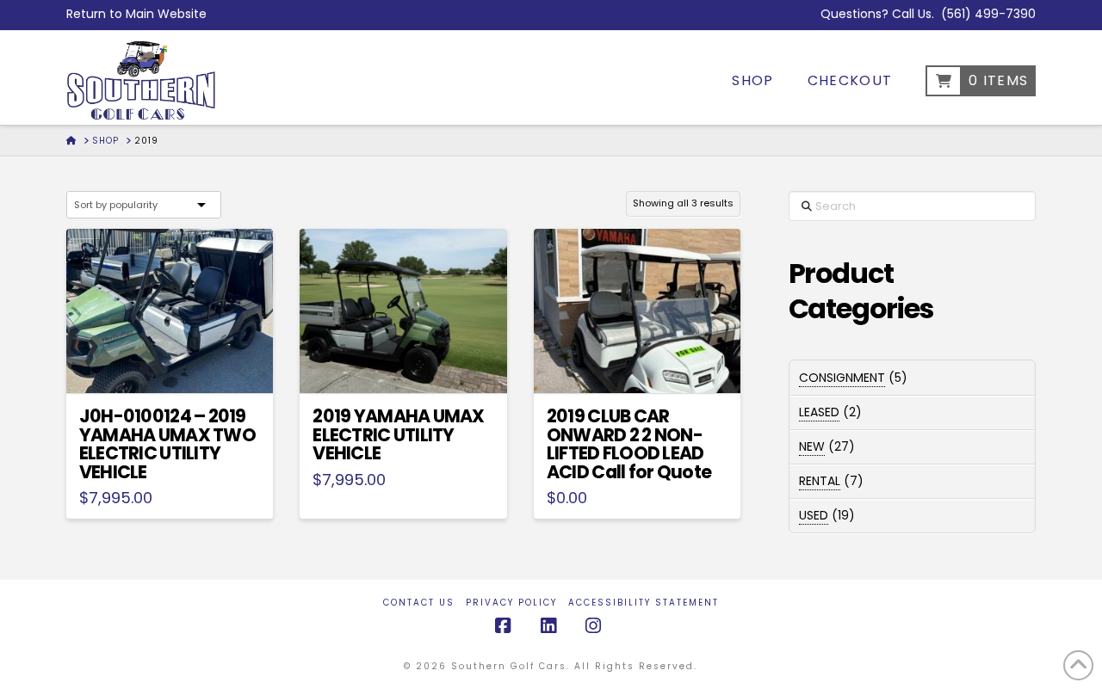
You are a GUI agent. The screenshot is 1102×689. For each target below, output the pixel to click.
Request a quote (176, 364)
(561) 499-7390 (988, 13)
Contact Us (419, 602)
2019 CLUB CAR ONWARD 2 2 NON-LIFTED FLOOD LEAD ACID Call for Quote (629, 443)
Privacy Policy (511, 602)
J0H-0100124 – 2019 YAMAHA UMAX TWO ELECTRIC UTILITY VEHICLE (167, 443)
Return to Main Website (136, 13)
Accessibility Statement (643, 602)
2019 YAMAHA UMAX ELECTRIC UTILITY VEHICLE (398, 434)
